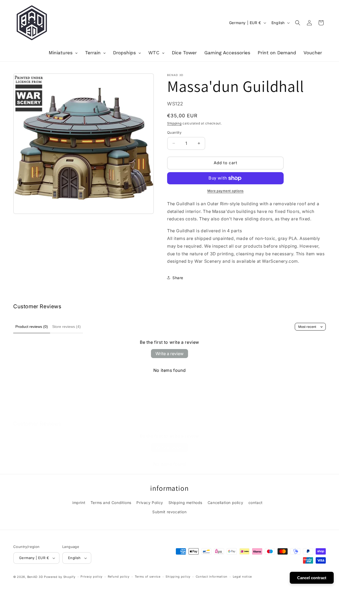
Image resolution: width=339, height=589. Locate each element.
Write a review (169, 353)
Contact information (212, 576)
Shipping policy (178, 576)
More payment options (225, 191)
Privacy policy (91, 576)
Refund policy (119, 576)
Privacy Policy (149, 502)
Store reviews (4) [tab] (66, 326)
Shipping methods (185, 502)
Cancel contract (311, 577)
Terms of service (147, 576)
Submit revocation (169, 512)
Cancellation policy (225, 502)
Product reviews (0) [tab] (31, 326)
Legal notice (242, 576)
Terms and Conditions (111, 502)
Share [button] (177, 277)
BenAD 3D (35, 577)
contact (255, 502)
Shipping (174, 123)
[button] (298, 23)
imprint (78, 502)
